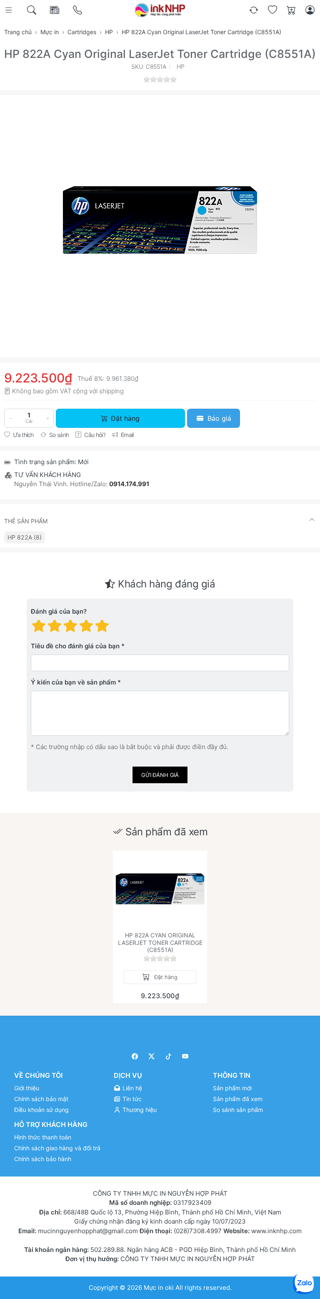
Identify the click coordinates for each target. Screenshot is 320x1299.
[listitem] (160, 220)
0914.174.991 (129, 484)
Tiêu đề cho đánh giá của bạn (75, 646)
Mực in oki (159, 1287)
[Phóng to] (160, 220)
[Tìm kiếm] (32, 10)
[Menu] (9, 10)
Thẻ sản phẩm (26, 521)
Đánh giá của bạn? (59, 612)
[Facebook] (134, 1056)
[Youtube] (185, 1056)
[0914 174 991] (78, 10)
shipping (111, 391)
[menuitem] (24, 537)
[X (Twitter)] (151, 1056)
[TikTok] (168, 1056)
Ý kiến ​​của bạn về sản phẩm (73, 683)
